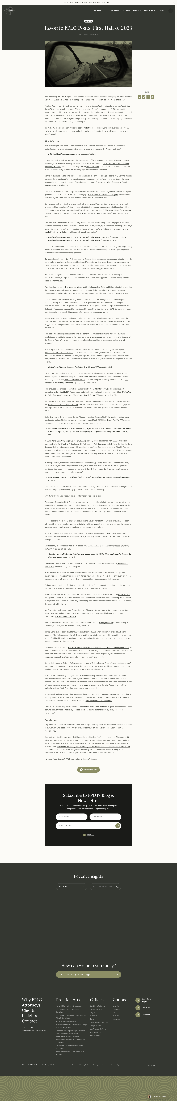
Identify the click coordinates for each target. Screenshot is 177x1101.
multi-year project (93, 524)
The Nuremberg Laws (73, 287)
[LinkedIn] (139, 97)
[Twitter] (143, 97)
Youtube (116, 1016)
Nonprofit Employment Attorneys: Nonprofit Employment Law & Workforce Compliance (70, 1039)
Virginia (92, 1013)
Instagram (116, 1019)
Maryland (93, 1016)
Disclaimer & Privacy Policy (80, 1065)
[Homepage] (10, 10)
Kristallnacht (91, 287)
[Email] (152, 97)
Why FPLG (32, 1000)
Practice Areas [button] (112, 10)
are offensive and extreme (65, 616)
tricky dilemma (124, 595)
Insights (137, 10)
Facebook (116, 1009)
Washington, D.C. (96, 1032)
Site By (150, 1065)
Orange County (95, 1026)
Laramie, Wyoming (96, 1009)
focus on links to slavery (79, 685)
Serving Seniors (92, 167)
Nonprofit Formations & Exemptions (69, 1006)
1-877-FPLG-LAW (28, 1027)
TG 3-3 (86, 546)
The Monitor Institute (100, 389)
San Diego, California (97, 1006)
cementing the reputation (121, 598)
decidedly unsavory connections (99, 701)
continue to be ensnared (92, 337)
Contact (161, 10)
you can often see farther (74, 380)
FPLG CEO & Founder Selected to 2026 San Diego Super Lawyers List (86, 2)
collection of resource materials (94, 707)
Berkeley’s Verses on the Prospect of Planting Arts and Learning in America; (98, 648)
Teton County (95, 1036)
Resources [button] (148, 10)
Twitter (115, 1013)
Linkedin (116, 1006)
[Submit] (117, 825)
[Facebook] (148, 97)
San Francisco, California (99, 1022)
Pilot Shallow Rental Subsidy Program (103, 195)
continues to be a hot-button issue (59, 353)
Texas (92, 1019)
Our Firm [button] (97, 10)
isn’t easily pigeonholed (67, 97)
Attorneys (31, 1005)
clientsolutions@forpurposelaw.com (34, 1031)
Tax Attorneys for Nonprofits (66, 1021)
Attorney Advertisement (100, 1065)
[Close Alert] (173, 2)
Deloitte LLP (64, 392)
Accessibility (115, 1065)
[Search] (117, 887)
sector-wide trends (86, 128)
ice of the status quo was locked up (63, 405)
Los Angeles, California (98, 1029)
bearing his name (106, 623)
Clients (127, 10)
